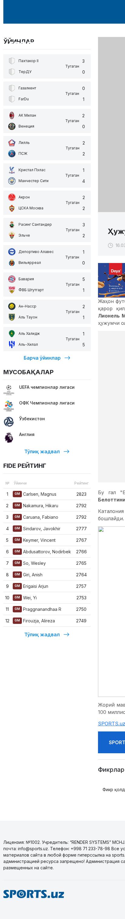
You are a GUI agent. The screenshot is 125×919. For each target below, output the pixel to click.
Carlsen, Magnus (35, 494)
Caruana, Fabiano (36, 517)
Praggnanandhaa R (38, 609)
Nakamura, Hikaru (36, 505)
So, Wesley (30, 563)
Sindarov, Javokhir (37, 528)
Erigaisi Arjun (31, 586)
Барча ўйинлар (42, 358)
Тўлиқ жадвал (42, 451)
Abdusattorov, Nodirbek (43, 551)
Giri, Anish (28, 574)
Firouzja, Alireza (35, 620)
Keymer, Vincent (35, 540)
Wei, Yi (26, 597)
